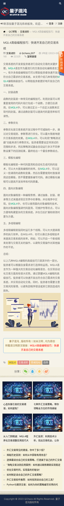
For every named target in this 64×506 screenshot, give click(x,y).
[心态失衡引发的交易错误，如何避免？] (18, 390)
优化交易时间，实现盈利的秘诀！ (24, 469)
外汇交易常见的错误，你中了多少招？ (26, 450)
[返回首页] (4, 31)
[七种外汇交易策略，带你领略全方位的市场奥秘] (48, 390)
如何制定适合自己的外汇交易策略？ (25, 474)
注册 (60, 23)
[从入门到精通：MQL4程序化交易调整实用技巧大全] (18, 422)
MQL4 (11, 68)
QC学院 (13, 31)
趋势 (45, 362)
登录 (51, 23)
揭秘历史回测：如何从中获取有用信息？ (27, 454)
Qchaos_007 (28, 53)
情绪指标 (36, 362)
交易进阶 (24, 31)
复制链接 (31, 56)
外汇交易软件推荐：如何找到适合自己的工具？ (31, 479)
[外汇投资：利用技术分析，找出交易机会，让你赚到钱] (48, 422)
